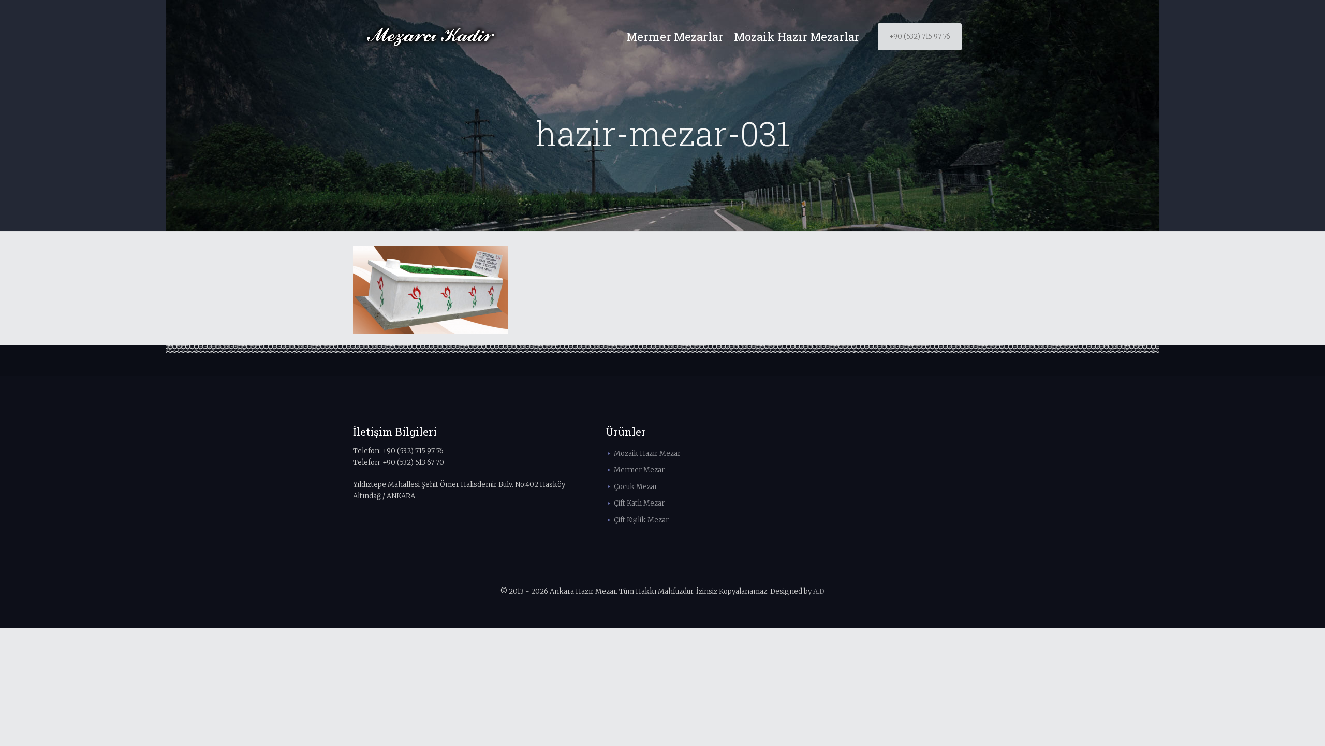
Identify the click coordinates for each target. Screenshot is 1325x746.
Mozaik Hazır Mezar (647, 453)
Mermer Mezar (639, 470)
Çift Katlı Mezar (639, 503)
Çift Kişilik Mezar (641, 519)
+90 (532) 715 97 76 (919, 36)
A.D (819, 591)
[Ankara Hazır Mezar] (430, 37)
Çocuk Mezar (635, 486)
